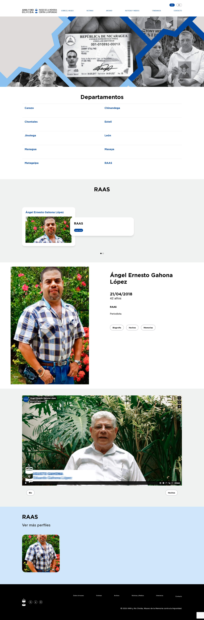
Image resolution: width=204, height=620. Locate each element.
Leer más (78, 230)
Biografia (117, 327)
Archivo (109, 11)
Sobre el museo (67, 11)
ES (172, 5)
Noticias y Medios (132, 11)
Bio (30, 493)
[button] (101, 253)
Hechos (132, 327)
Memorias (148, 327)
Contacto (178, 11)
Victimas (89, 11)
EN (179, 5)
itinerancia (156, 11)
